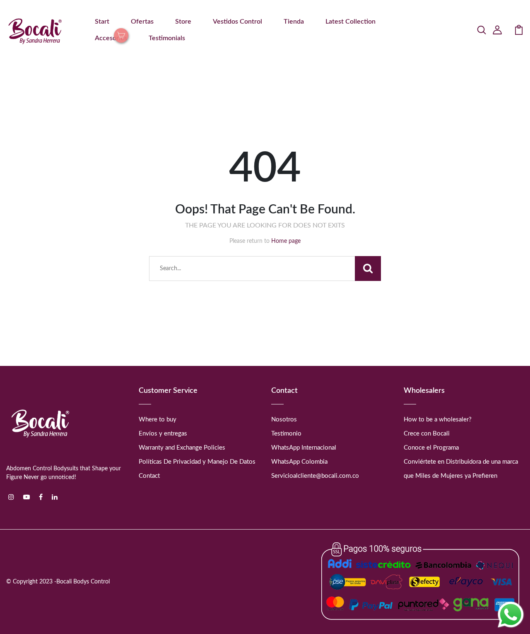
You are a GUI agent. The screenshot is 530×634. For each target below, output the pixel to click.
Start (102, 21)
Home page (286, 241)
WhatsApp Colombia (299, 462)
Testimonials (167, 38)
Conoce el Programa (431, 448)
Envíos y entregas (163, 434)
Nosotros (284, 419)
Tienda (294, 21)
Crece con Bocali (427, 434)
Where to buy (157, 419)
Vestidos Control (237, 21)
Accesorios (111, 38)
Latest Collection (350, 21)
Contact (149, 476)
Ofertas (142, 21)
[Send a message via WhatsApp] (511, 615)
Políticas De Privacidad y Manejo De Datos (197, 462)
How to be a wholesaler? (438, 419)
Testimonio (286, 434)
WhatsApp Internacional (303, 448)
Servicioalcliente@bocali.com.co (315, 476)
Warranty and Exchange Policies (182, 448)
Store (183, 21)
